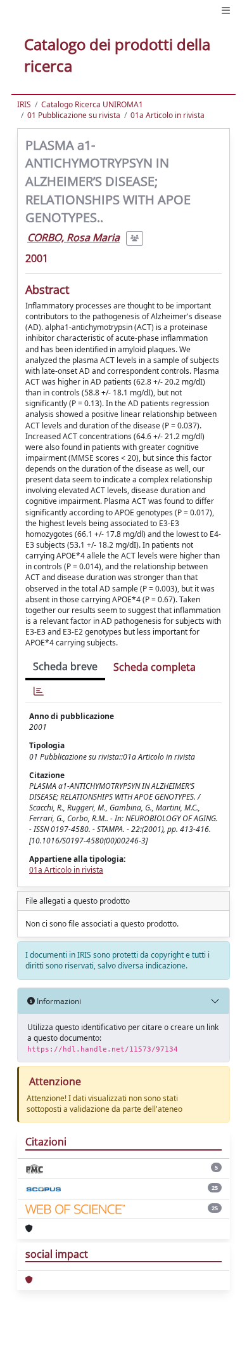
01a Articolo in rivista (167, 115)
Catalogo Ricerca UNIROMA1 (92, 104)
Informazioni (58, 1001)
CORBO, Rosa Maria (73, 237)
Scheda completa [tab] (154, 667)
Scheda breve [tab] (65, 666)
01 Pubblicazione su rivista (73, 115)
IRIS (24, 104)
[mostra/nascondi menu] (226, 10)
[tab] (38, 691)
